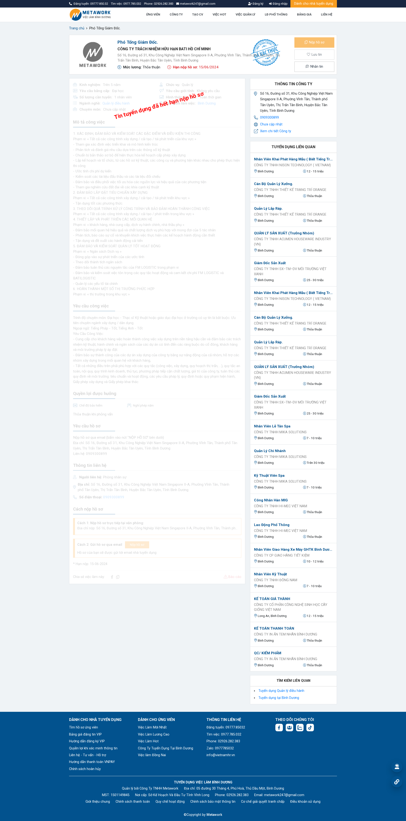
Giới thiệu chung (98, 802)
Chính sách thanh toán (133, 802)
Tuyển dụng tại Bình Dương (278, 698)
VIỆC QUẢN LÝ (245, 14)
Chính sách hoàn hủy (85, 769)
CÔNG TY (176, 14)
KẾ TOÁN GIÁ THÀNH (272, 599)
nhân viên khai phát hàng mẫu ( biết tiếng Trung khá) (293, 159)
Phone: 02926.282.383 (223, 741)
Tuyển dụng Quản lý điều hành (281, 691)
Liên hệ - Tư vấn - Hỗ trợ (87, 755)
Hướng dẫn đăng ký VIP (87, 741)
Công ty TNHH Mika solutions (280, 432)
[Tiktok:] (310, 727)
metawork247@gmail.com (284, 795)
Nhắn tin (316, 67)
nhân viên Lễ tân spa (272, 426)
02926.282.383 (163, 3)
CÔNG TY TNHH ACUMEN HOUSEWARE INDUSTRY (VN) (292, 241)
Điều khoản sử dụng (305, 802)
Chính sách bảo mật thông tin (212, 802)
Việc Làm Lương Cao (153, 734)
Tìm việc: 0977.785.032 (224, 734)
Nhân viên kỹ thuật (270, 574)
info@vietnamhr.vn (221, 755)
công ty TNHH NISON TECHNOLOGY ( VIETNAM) (292, 165)
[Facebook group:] (289, 727)
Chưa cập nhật (271, 124)
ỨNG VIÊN (153, 14)
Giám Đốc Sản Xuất (270, 263)
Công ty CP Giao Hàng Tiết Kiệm (281, 556)
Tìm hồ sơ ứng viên (83, 727)
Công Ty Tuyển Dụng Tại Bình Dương (165, 748)
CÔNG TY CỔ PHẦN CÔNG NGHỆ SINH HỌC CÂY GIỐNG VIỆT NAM (290, 607)
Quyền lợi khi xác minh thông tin (93, 748)
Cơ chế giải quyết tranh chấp (263, 802)
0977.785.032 (132, 3)
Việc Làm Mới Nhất (152, 727)
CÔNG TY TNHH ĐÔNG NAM (275, 580)
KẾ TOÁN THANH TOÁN (274, 628)
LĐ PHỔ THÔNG (276, 14)
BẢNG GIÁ (304, 14)
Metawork (214, 815)
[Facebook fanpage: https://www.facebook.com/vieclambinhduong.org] (279, 727)
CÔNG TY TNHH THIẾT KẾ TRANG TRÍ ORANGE (290, 190)
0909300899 (269, 118)
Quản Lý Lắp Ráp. (268, 208)
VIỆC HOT (219, 14)
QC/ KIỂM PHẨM (267, 653)
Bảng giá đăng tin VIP (85, 734)
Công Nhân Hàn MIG (271, 500)
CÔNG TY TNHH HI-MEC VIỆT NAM (280, 506)
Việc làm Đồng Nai (152, 755)
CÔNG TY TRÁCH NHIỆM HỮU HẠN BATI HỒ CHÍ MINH (164, 49)
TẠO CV (197, 14)
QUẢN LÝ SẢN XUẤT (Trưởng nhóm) (284, 233)
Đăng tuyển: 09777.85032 (226, 727)
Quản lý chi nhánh (270, 451)
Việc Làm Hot (148, 741)
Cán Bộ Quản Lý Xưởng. (273, 184)
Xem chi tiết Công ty (275, 131)
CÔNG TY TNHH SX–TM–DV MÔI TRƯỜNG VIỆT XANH (290, 271)
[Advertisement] (157, 621)
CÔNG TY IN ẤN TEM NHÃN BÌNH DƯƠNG (285, 634)
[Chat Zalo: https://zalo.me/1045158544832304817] (300, 727)
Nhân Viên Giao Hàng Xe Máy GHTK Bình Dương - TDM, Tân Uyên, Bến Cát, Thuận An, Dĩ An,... (293, 549)
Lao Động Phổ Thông (271, 525)
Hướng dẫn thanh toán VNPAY (92, 762)
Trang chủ (76, 28)
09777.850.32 (99, 3)
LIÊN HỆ (326, 14)
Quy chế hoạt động (170, 802)
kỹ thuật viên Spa (269, 475)
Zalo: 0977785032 (220, 748)
